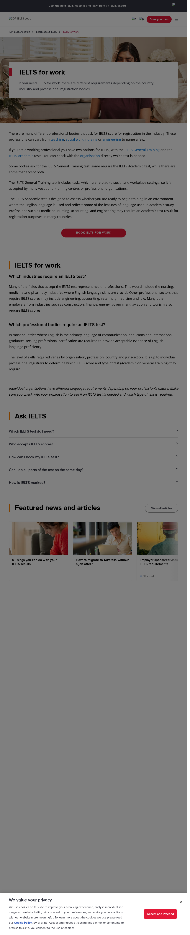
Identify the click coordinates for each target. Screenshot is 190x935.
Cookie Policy (23, 923)
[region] (93, 914)
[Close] (181, 902)
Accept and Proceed (160, 914)
